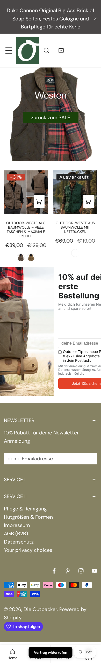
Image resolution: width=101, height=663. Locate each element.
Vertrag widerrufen (50, 652)
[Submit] (89, 458)
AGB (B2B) (16, 533)
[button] (61, 50)
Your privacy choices (28, 550)
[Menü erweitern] (8, 50)
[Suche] (46, 50)
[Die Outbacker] (27, 50)
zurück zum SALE (50, 117)
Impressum (17, 525)
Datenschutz (19, 542)
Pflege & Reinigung (25, 509)
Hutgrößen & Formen (28, 517)
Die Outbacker (40, 609)
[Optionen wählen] (39, 201)
